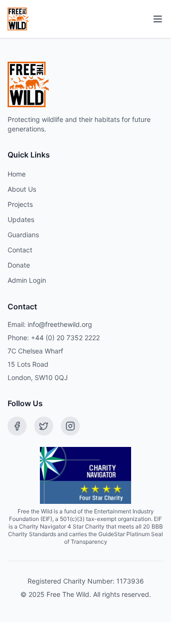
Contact (20, 250)
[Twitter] (43, 426)
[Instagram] (70, 426)
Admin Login (27, 280)
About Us (22, 189)
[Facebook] (17, 426)
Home (17, 174)
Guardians (23, 235)
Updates (21, 219)
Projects (20, 204)
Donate (19, 265)
